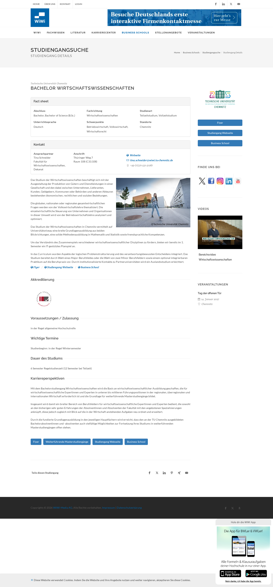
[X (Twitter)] (231, 4)
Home (36, 4)
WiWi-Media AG (62, 507)
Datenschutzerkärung (129, 507)
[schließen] (32, 580)
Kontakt (65, 4)
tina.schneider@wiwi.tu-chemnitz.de (151, 160)
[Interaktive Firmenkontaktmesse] (174, 17)
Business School (90, 267)
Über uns (49, 4)
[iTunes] (230, 573)
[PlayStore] (256, 573)
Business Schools (191, 52)
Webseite (135, 155)
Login (78, 4)
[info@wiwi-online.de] (238, 4)
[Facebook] (216, 4)
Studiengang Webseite (60, 267)
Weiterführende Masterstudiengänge (67, 441)
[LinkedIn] (223, 4)
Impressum (108, 507)
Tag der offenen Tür (209, 293)
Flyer (36, 267)
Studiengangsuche (211, 52)
